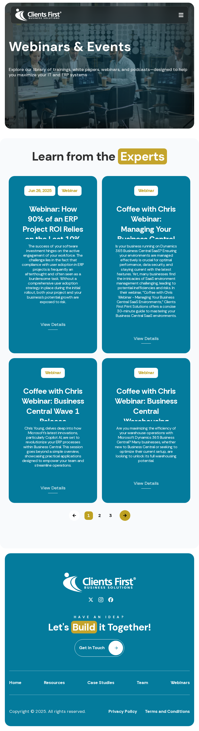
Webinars (180, 682)
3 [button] (110, 515)
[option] (99, 339)
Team (142, 682)
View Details (53, 324)
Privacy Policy (122, 711)
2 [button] (99, 515)
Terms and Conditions (167, 711)
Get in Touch (92, 648)
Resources (54, 682)
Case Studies (100, 682)
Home (15, 682)
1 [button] (88, 515)
